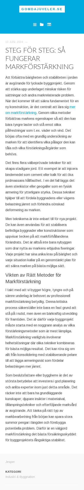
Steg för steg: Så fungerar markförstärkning (39, 58)
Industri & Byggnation (20, 477)
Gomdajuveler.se (42, 9)
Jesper (10, 462)
